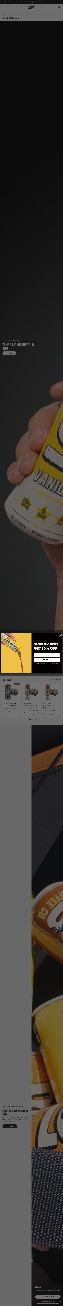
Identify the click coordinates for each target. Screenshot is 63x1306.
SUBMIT (47, 660)
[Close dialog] (60, 635)
